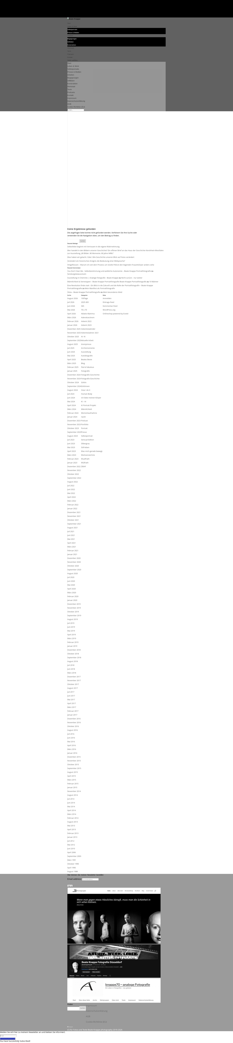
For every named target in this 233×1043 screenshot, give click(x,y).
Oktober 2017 (73, 684)
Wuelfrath (85, 459)
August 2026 (72, 298)
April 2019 (71, 634)
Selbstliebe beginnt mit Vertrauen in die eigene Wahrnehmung (93, 246)
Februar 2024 (72, 413)
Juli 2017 (70, 692)
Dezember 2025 (74, 329)
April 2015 (71, 776)
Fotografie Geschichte (90, 375)
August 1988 (72, 871)
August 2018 (72, 661)
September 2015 (74, 768)
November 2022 (74, 470)
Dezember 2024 (74, 375)
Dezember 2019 (74, 604)
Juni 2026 (71, 306)
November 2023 (74, 424)
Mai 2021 (71, 539)
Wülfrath (84, 462)
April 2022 (71, 497)
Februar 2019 (72, 642)
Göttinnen (85, 386)
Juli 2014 (70, 799)
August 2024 (72, 390)
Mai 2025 (71, 355)
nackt (83, 417)
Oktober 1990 (73, 864)
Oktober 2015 (73, 764)
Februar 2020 (72, 596)
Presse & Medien (73, 32)
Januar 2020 (72, 600)
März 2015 (71, 780)
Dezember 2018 (74, 650)
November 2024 (74, 378)
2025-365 (85, 302)
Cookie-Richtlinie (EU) (76, 13)
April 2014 (71, 810)
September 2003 (74, 856)
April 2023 (71, 451)
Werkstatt (70, 48)
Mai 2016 (71, 741)
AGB (69, 10)
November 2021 (74, 516)
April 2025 (71, 359)
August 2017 (72, 688)
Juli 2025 (70, 348)
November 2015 (74, 760)
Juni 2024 (71, 397)
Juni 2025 (71, 352)
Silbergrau (85, 443)
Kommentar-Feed (110, 306)
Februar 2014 (72, 818)
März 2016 (71, 749)
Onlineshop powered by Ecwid (115, 313)
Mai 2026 (71, 310)
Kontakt (70, 57)
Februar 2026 (72, 321)
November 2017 (74, 680)
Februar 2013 (72, 833)
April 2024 (71, 405)
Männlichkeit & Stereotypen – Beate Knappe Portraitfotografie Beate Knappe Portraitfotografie (106, 281)
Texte (69, 51)
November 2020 (74, 562)
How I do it (85, 390)
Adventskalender (88, 329)
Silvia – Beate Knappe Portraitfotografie (83, 292)
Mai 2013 (71, 825)
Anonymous (86, 344)
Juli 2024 (70, 394)
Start (69, 23)
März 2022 (71, 501)
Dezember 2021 (74, 512)
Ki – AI (83, 401)
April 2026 (71, 313)
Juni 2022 (71, 489)
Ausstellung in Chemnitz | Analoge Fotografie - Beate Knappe (93, 278)
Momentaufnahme (89, 413)
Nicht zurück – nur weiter (131, 278)
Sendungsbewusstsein (76, 274)
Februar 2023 (72, 459)
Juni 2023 (71, 443)
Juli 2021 (70, 531)
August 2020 (72, 573)
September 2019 (74, 615)
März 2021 (71, 546)
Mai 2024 (71, 401)
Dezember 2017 (74, 676)
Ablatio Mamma (88, 313)
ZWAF (83, 466)
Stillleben (70, 42)
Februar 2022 (72, 504)
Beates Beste (86, 359)
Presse (84, 432)
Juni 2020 (71, 581)
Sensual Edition (87, 439)
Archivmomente (88, 348)
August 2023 (72, 436)
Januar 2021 (72, 554)
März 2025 (71, 363)
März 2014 (71, 814)
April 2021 (71, 543)
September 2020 (74, 569)
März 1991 (71, 860)
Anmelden (107, 298)
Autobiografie (87, 355)
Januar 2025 (72, 371)
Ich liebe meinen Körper (91, 397)
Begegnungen (72, 39)
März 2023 (71, 455)
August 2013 (72, 822)
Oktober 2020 (73, 566)
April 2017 (71, 703)
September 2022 (74, 478)
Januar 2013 (72, 837)
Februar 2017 (72, 711)
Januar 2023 (72, 462)
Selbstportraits (72, 29)
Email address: (74, 879)
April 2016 (71, 745)
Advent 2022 (86, 321)
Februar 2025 (72, 367)
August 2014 (72, 795)
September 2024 (74, 386)
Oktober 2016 (73, 726)
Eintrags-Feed (108, 302)
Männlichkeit (86, 409)
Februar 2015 (72, 783)
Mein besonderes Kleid (112, 292)
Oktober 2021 (73, 520)
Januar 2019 (72, 646)
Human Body (86, 394)
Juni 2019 (71, 627)
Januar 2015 (72, 787)
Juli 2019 (70, 623)
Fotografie (85, 371)
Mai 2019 (71, 631)
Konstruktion (71, 45)
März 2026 (71, 317)
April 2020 (71, 589)
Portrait (84, 428)
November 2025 (74, 333)
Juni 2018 (71, 669)
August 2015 (72, 772)
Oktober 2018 (73, 653)
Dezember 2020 (74, 558)
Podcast (84, 420)
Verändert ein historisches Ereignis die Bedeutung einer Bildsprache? (96, 261)
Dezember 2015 (74, 757)
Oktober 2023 (73, 428)
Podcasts (70, 54)
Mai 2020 (71, 585)
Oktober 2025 (73, 336)
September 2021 (74, 524)
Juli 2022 (70, 485)
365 (82, 306)
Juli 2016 (70, 734)
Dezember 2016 (74, 718)
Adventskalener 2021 (90, 333)
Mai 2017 (71, 699)
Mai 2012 (71, 844)
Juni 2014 (71, 802)
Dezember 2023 (74, 420)
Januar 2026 (72, 325)
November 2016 (74, 722)
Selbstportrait (87, 436)
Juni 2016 (71, 738)
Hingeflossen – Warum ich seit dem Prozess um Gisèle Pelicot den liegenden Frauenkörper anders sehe (110, 265)
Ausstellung (86, 352)
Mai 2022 (71, 493)
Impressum (71, 4)
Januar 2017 (72, 715)
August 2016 (72, 730)
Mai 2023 (71, 447)
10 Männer (153, 281)
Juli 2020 (70, 577)
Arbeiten (70, 36)
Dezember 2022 (74, 466)
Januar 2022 (72, 508)
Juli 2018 (70, 665)
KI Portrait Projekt (88, 405)
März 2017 (71, 707)
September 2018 (74, 657)
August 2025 (72, 344)
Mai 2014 (71, 806)
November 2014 (74, 791)
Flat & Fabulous (87, 367)
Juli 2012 (70, 841)
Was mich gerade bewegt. (92, 451)
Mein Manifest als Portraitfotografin (100, 288)
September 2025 (74, 340)
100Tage (84, 298)
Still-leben (85, 447)
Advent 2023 (86, 325)
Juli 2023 (70, 439)
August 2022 (72, 482)
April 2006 (71, 852)
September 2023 (74, 432)
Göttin (83, 382)
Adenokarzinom (87, 317)
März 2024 (71, 409)
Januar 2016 (72, 753)
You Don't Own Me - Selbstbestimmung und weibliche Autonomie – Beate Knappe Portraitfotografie (109, 271)
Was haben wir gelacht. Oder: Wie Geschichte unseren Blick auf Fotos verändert (100, 257)
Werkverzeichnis (88, 455)
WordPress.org (109, 310)
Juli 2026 (70, 302)
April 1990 (71, 867)
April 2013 (71, 829)
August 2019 (72, 619)
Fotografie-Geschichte (90, 378)
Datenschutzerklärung (76, 7)
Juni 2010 (71, 848)
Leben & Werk (72, 26)
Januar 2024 (72, 417)
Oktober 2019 (73, 611)
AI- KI (83, 336)
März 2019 (71, 638)
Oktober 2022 (73, 474)
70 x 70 (84, 310)
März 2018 (71, 673)
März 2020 (71, 592)
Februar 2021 (72, 550)
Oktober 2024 (73, 382)
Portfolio (84, 424)
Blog (83, 363)
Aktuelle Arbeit (87, 340)
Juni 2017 (71, 695)
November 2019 (74, 608)
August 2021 (72, 527)
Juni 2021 (71, 535)
